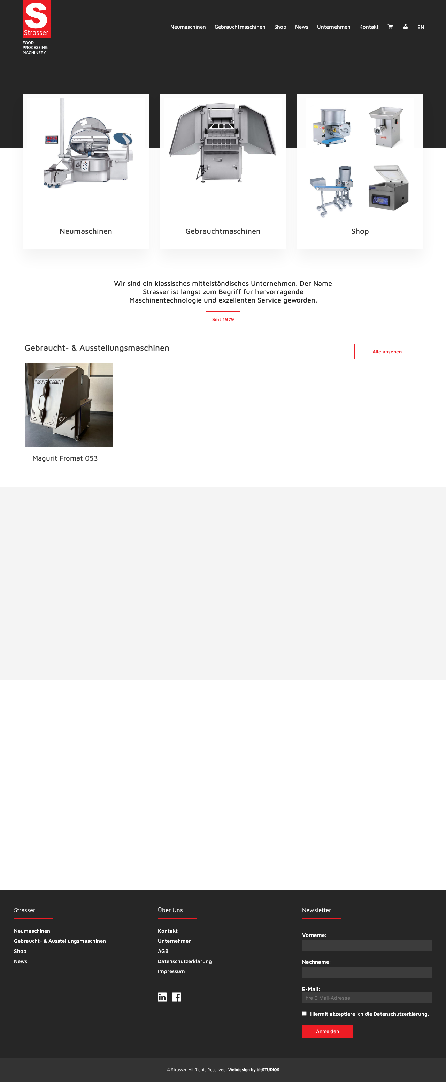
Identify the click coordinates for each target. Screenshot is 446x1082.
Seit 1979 (223, 319)
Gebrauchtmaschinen (240, 27)
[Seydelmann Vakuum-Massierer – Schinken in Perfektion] (232, 816)
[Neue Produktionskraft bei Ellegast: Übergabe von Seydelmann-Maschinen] (370, 816)
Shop (280, 27)
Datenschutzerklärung (185, 961)
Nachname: (316, 962)
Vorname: (314, 935)
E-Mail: (311, 989)
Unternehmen (334, 27)
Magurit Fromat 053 (65, 458)
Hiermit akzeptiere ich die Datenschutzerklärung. (369, 1014)
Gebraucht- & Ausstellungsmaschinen (60, 941)
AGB (163, 951)
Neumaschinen (188, 27)
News (301, 27)
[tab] (272, 576)
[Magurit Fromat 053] (69, 405)
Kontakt (369, 27)
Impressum (171, 971)
